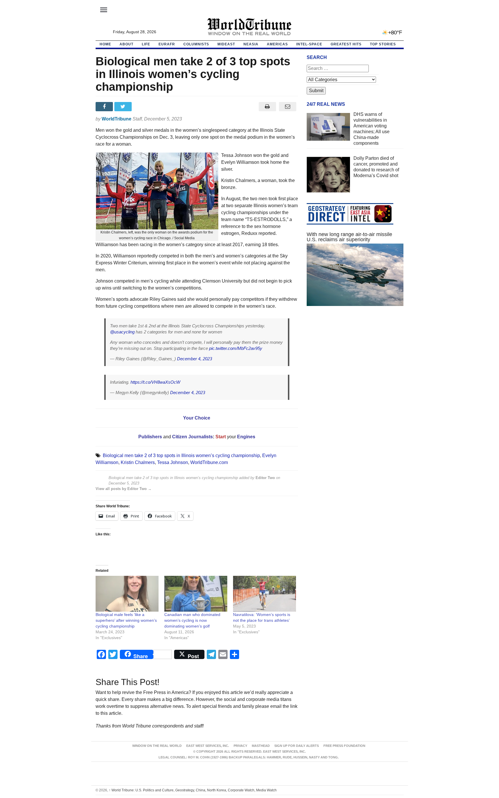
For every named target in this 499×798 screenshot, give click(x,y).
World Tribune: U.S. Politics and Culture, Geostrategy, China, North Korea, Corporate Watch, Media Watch (193, 790)
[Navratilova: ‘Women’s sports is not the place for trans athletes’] (264, 594)
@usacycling (122, 331)
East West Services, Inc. (207, 745)
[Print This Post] (267, 106)
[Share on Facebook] (105, 106)
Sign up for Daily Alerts (296, 745)
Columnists (196, 44)
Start (220, 436)
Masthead (261, 745)
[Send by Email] (288, 106)
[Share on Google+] (142, 106)
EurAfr (167, 44)
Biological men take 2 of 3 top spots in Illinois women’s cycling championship (181, 455)
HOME (105, 44)
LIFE (146, 44)
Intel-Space (309, 44)
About (126, 44)
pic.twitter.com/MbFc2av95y (235, 348)
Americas (277, 44)
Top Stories (383, 44)
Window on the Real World (157, 745)
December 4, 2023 (194, 358)
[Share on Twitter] (123, 106)
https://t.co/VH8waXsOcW (155, 382)
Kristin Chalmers (138, 462)
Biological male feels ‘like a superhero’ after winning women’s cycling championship (126, 620)
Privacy (240, 745)
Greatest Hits (346, 44)
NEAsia (250, 44)
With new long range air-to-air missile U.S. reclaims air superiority (349, 236)
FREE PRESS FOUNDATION (344, 745)
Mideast (226, 44)
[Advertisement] (355, 365)
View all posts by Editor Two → (124, 489)
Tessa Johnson (172, 462)
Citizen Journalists (192, 436)
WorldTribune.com (209, 462)
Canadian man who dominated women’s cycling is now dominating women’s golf (192, 620)
